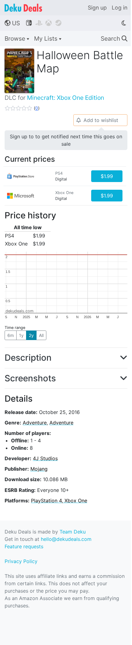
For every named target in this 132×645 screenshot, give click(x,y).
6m (10, 335)
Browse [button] (16, 38)
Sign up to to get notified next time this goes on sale (66, 140)
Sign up (97, 7)
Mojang (39, 469)
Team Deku (73, 532)
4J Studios (45, 458)
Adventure (35, 423)
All (41, 335)
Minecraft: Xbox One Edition (65, 97)
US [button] (12, 23)
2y (31, 335)
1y (21, 335)
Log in (119, 7)
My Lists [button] (46, 38)
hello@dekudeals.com (66, 539)
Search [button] (114, 38)
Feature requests (24, 546)
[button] (22, 108)
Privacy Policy (21, 561)
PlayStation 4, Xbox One (59, 500)
